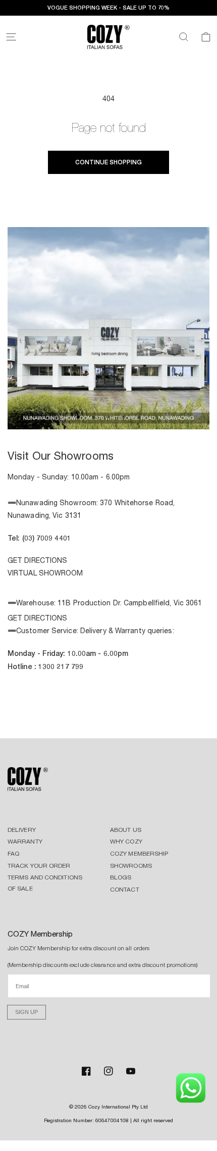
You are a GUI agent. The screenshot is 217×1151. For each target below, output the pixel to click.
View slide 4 (123, 417)
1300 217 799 (60, 666)
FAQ (13, 853)
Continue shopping (108, 162)
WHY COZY (126, 841)
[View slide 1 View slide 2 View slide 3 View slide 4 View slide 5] (108, 329)
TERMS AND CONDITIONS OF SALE (45, 883)
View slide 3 (108, 417)
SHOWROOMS (131, 865)
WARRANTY (25, 841)
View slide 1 (78, 417)
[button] (11, 37)
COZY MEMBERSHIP (139, 853)
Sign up (26, 1012)
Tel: (15, 538)
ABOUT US (125, 829)
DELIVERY (22, 829)
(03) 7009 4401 (46, 538)
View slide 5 (138, 417)
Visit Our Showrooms (61, 455)
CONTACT (124, 889)
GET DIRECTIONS (37, 560)
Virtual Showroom (45, 573)
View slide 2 (93, 417)
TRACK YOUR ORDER (39, 865)
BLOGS (121, 877)
